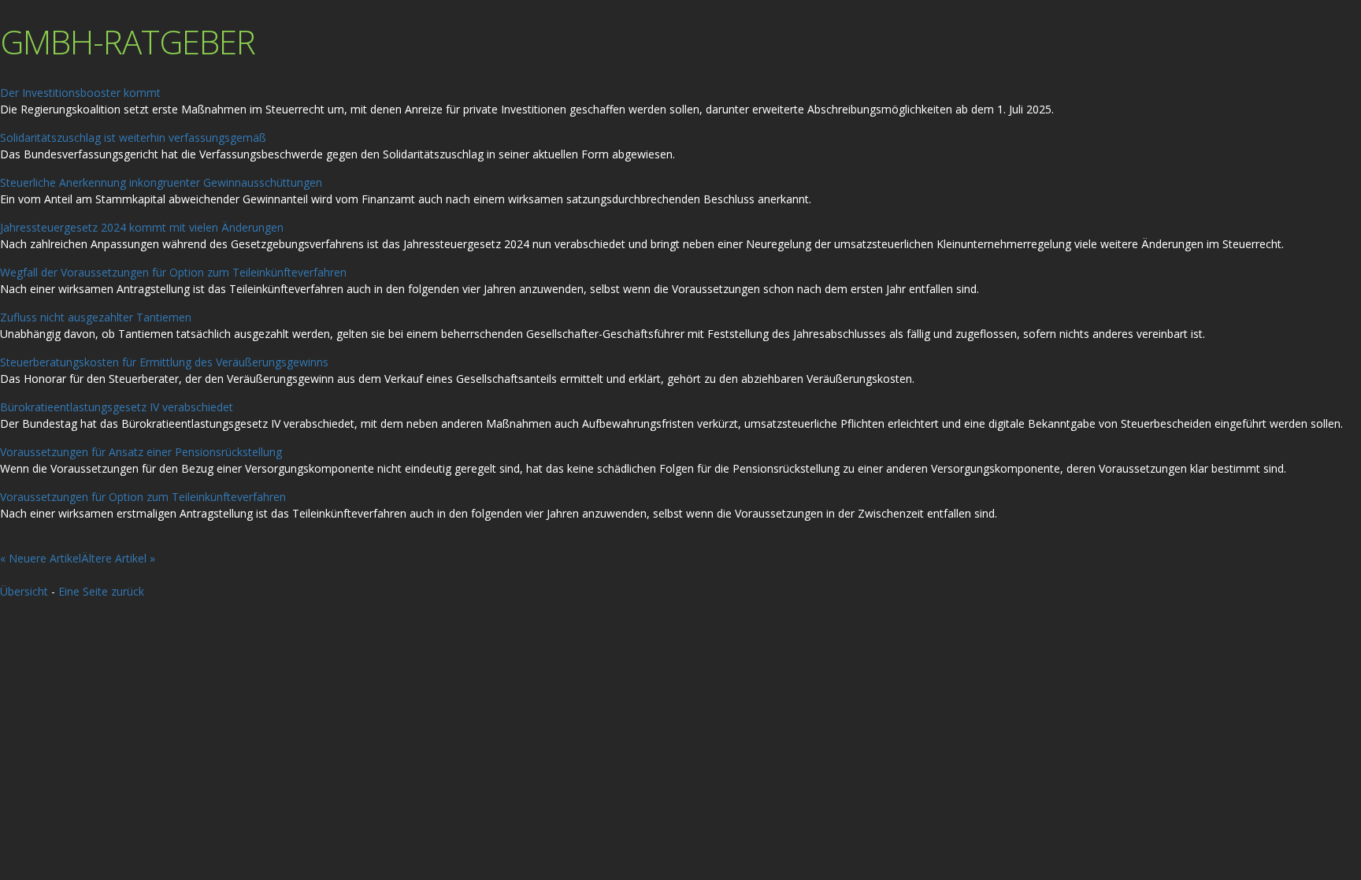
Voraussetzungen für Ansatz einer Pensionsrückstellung (141, 451)
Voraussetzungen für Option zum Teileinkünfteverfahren (143, 496)
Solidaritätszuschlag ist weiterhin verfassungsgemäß (133, 137)
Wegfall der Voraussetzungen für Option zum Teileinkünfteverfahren (173, 272)
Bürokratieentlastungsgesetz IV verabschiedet (116, 406)
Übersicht (24, 591)
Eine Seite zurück (101, 591)
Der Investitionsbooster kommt (80, 92)
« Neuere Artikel (40, 558)
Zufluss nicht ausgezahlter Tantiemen (95, 317)
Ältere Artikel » (118, 558)
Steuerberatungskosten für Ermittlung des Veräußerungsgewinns (164, 362)
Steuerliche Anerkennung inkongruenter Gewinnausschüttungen (161, 182)
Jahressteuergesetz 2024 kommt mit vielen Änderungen (142, 227)
